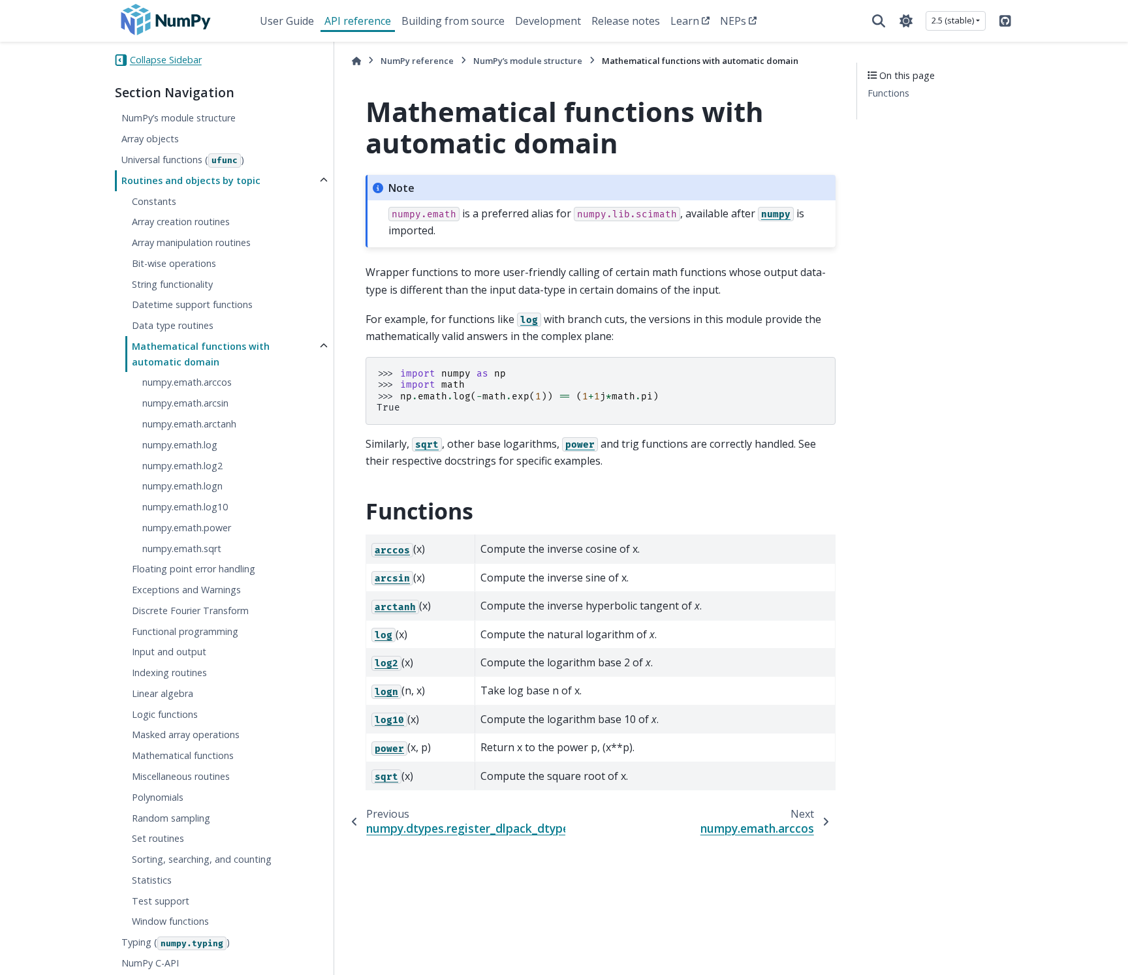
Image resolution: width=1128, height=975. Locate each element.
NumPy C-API (150, 963)
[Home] (356, 61)
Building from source (453, 21)
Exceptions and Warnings (186, 590)
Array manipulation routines (191, 242)
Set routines (158, 839)
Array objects (150, 139)
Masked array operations (186, 735)
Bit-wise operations (174, 263)
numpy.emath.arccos (187, 383)
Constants (154, 201)
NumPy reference (417, 61)
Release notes (625, 21)
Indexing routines (169, 673)
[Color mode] (906, 21)
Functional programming (185, 631)
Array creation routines (181, 222)
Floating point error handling (193, 569)
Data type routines (172, 326)
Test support (160, 901)
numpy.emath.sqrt (181, 548)
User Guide (287, 21)
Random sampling (171, 818)
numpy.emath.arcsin (185, 403)
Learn (684, 21)
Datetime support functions (192, 305)
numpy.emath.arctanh (189, 424)
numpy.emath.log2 (182, 465)
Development (548, 21)
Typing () (175, 942)
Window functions (170, 922)
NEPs (733, 21)
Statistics (152, 880)
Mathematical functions (183, 756)
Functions (888, 93)
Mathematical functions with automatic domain (201, 354)
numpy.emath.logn (182, 486)
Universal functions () (182, 159)
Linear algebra (162, 693)
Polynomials (157, 797)
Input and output (169, 652)
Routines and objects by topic (190, 180)
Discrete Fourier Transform (190, 610)
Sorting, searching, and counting (202, 859)
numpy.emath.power (186, 527)
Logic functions (165, 714)
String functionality (172, 284)
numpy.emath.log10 (185, 507)
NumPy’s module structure (178, 118)
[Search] (878, 21)
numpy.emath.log (179, 445)
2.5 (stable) (953, 20)
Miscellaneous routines (181, 776)
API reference (357, 21)
